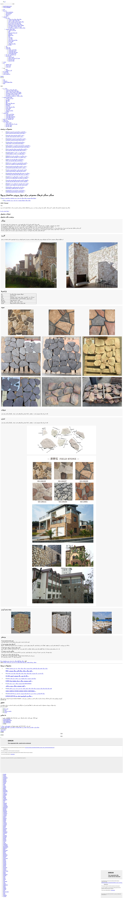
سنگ (9, 36)
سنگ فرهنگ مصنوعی (10, 29)
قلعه (9, 31)
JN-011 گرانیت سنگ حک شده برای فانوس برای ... (16, 164)
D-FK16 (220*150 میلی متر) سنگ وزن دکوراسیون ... (19, 696)
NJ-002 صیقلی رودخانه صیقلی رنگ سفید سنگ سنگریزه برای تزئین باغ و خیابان (19, 662)
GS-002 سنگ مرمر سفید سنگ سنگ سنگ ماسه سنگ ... (17, 174)
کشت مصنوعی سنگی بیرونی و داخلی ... (16, 686)
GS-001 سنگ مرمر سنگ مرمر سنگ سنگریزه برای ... (17, 178)
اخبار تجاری (8, 66)
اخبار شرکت (8, 65)
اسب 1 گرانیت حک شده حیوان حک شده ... (14, 136)
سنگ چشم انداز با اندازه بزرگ (14, 22)
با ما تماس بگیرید (6, 74)
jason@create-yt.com (7, 6)
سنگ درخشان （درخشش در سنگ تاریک (16, 27)
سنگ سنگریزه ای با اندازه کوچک (15, 24)
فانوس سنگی (11, 57)
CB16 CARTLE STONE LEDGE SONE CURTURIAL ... (21, 691)
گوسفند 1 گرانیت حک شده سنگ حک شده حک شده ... (17, 181)
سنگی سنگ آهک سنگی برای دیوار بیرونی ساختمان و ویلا (12, 661)
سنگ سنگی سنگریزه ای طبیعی (14, 19)
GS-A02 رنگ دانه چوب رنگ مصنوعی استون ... (17, 676)
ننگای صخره (10, 41)
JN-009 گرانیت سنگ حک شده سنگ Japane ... (15, 191)
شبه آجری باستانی (12, 30)
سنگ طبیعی (8, 48)
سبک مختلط (10, 35)
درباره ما (5, 10)
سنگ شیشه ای (18, 727)
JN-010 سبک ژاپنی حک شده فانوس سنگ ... (15, 188)
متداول (7, 15)
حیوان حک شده (11, 59)
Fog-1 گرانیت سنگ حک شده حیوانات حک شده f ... (16, 150)
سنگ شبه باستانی (12, 43)
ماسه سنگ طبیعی (12, 51)
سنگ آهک (10, 34)
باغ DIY (10, 44)
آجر (6, 46)
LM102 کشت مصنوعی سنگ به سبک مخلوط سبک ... (19, 681)
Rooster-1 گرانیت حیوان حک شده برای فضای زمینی (16, 184)
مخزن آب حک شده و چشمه (14, 58)
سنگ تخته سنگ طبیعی (13, 52)
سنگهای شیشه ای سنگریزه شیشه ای (16, 25)
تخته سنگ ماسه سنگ (12, 32)
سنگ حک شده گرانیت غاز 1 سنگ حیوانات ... (15, 143)
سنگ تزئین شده (30, 727)
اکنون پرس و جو (4, 706)
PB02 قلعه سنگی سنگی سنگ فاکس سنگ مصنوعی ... (19, 671)
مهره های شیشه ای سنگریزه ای (15, 26)
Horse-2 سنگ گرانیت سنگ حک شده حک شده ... (16, 133)
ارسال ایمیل (3, 729)
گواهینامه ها (5, 71)
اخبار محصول (8, 64)
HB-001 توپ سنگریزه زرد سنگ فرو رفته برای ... (16, 157)
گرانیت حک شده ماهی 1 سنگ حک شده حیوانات (15, 171)
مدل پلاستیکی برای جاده (11, 54)
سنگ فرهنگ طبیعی (12, 53)
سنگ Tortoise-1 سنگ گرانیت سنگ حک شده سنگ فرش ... (18, 146)
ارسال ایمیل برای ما (5, 211)
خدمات (4, 62)
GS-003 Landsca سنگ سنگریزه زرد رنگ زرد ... (15, 153)
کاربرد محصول (9, 70)
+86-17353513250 (7, 722)
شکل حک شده (11, 60)
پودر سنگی (8, 47)
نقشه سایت (7, 726)
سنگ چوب (10, 38)
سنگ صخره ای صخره (12, 40)
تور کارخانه (8, 14)
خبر (4, 63)
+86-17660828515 (7, 721)
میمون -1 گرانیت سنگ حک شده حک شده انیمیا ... (16, 167)
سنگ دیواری (36, 727)
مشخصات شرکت (9, 12)
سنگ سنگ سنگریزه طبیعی (14, 20)
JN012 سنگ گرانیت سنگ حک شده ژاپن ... (14, 160)
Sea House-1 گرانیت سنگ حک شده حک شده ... (15, 140)
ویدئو (7, 69)
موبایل (3, 726)
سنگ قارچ (10, 37)
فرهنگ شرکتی (9, 13)
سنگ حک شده (9, 55)
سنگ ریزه (8, 18)
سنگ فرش (12, 727)
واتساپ (2, 731)
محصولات (5, 16)
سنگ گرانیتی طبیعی (12, 49)
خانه (4, 9)
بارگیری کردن (6, 72)
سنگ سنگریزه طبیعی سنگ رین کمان (16, 21)
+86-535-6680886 (6, 7)
